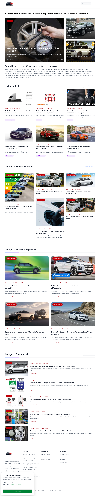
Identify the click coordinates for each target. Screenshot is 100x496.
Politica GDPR (41, 490)
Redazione (44, 451)
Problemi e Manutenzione (56, 3)
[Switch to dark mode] (93, 3)
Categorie (63, 451)
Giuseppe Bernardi (71, 108)
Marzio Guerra (8, 108)
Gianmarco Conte (40, 108)
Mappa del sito (58, 490)
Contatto (34, 490)
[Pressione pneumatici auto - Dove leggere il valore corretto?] (34, 40)
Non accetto (18, 488)
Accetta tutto (17, 491)
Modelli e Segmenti (31, 3)
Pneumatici (47, 3)
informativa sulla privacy (14, 484)
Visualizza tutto (89, 86)
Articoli (25, 451)
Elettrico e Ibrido (40, 3)
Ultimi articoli (23, 3)
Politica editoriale (49, 490)
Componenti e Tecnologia (68, 3)
